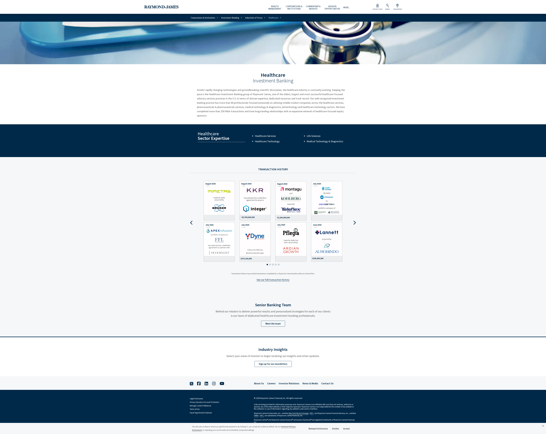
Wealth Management (274, 7)
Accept (346, 428)
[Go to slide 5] (278, 264)
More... (346, 7)
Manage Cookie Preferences (200, 406)
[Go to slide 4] (276, 264)
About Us (259, 383)
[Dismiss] (543, 425)
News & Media (310, 383)
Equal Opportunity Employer (201, 413)
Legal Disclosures (196, 398)
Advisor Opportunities (332, 7)
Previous (191, 223)
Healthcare (273, 18)
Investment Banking (230, 18)
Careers (271, 383)
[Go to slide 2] (270, 264)
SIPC (312, 413)
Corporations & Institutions (294, 7)
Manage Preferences (318, 428)
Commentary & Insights (313, 7)
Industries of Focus (253, 18)
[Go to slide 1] (267, 264)
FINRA (256, 415)
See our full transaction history (273, 279)
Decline (335, 428)
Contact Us (327, 383)
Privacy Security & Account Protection (204, 402)
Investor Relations (289, 383)
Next (354, 223)
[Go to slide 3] (273, 264)
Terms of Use (194, 409)
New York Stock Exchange (298, 413)
